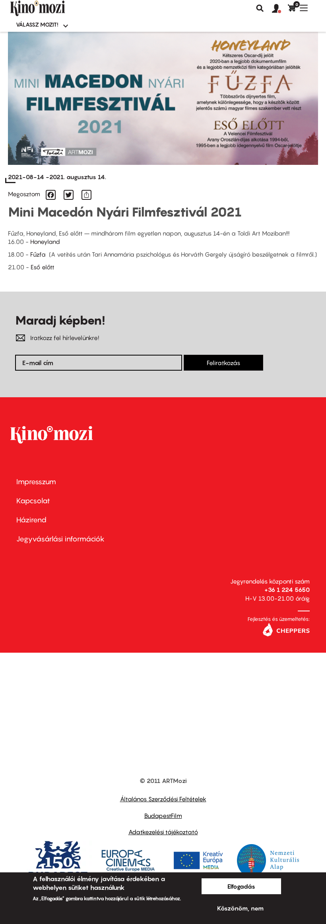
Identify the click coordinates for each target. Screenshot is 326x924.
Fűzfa (39, 254)
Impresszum (36, 481)
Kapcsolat (33, 501)
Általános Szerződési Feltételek (163, 798)
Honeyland (45, 241)
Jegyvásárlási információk (60, 539)
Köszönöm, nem (240, 908)
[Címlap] (50, 8)
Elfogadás (241, 886)
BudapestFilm (163, 815)
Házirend (31, 520)
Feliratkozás (223, 362)
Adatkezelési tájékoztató (163, 831)
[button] (280, 9)
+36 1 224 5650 (287, 589)
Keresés (260, 8)
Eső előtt (42, 267)
